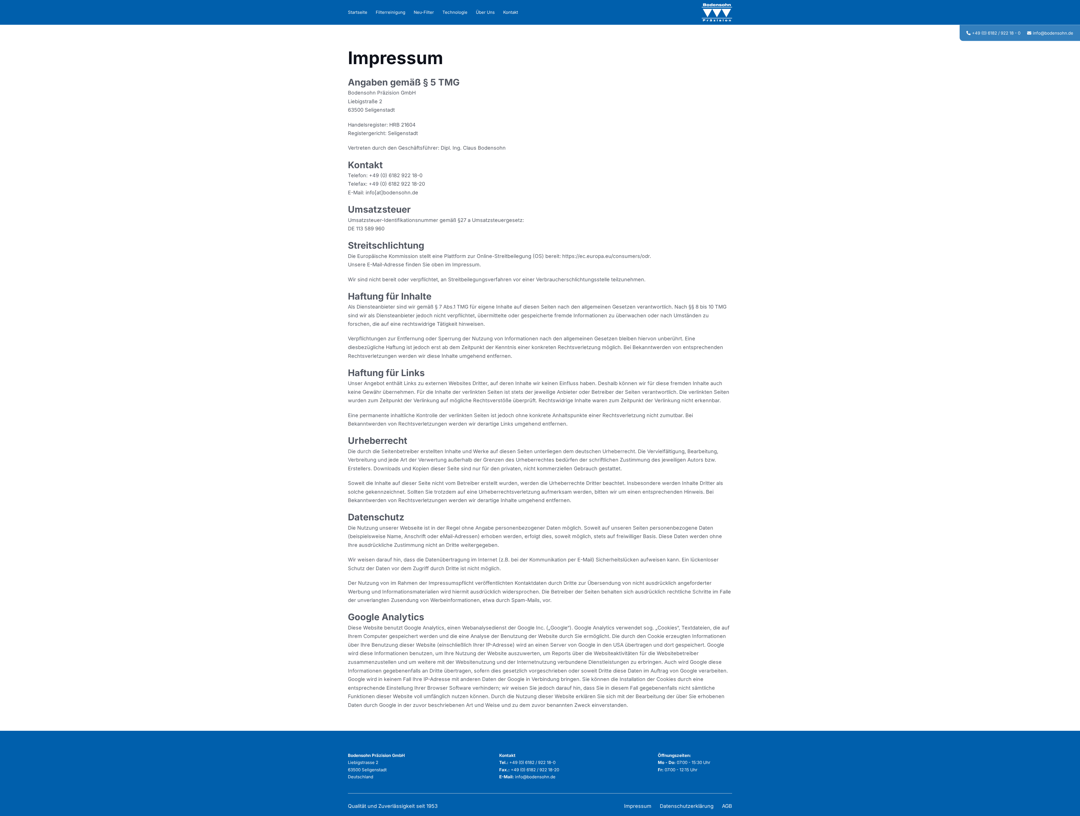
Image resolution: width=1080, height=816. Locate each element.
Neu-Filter (424, 12)
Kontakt (510, 12)
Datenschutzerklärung (687, 806)
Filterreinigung (390, 12)
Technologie (454, 12)
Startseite (357, 12)
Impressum (637, 806)
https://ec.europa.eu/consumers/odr (606, 256)
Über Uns (485, 12)
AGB (727, 806)
